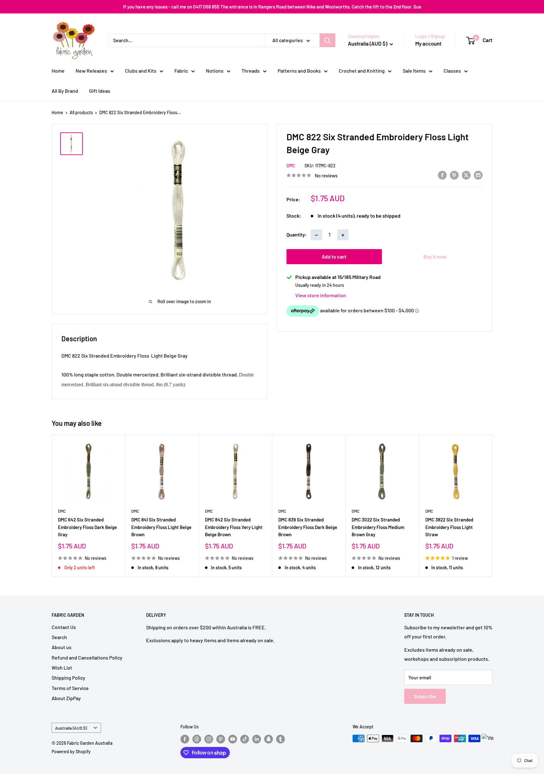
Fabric (181, 71)
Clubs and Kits (140, 71)
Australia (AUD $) (71, 728)
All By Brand (65, 91)
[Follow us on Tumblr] (280, 739)
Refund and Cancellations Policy (87, 657)
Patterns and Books (299, 71)
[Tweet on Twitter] (466, 175)
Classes (452, 71)
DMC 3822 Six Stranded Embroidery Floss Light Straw (449, 527)
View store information (320, 295)
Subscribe (425, 696)
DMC (290, 165)
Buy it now (434, 256)
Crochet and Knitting (362, 71)
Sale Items (414, 71)
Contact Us (64, 627)
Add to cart (334, 256)
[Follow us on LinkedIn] (256, 739)
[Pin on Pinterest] (454, 175)
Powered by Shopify (71, 751)
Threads (250, 71)
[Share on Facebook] (442, 175)
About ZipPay (66, 698)
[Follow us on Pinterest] (220, 739)
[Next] (492, 505)
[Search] (327, 40)
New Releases (91, 71)
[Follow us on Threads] (196, 739)
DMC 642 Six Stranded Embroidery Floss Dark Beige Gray (87, 527)
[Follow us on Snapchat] (268, 739)
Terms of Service (70, 688)
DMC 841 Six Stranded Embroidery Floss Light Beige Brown (161, 527)
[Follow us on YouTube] (232, 739)
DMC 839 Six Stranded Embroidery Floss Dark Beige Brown (307, 527)
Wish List (62, 668)
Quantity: (296, 235)
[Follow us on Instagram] (208, 739)
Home (58, 71)
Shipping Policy (68, 678)
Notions (215, 71)
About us (61, 647)
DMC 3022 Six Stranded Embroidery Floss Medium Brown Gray (378, 527)
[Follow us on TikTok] (244, 739)
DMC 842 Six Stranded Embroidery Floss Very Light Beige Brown (234, 527)
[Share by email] (478, 175)
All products (81, 112)
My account (428, 43)
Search (59, 637)
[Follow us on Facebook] (184, 739)
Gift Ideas (99, 91)
